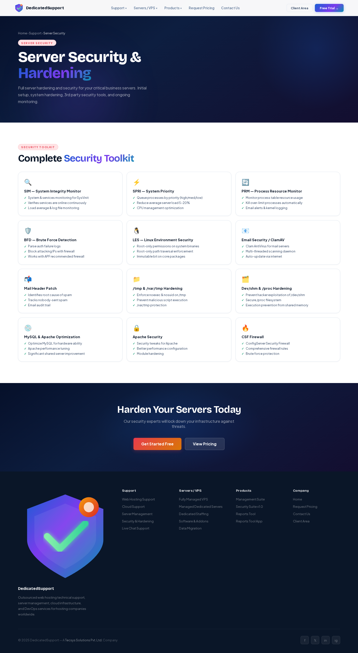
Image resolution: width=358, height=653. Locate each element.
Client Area (299, 8)
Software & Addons (193, 521)
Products (173, 8)
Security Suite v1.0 (249, 506)
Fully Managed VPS (193, 499)
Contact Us (230, 8)
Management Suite (250, 499)
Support (119, 8)
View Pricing (205, 444)
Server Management (137, 514)
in (325, 640)
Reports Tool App (249, 521)
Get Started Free (157, 444)
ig (336, 640)
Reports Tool (245, 514)
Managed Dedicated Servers (201, 506)
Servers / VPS (146, 8)
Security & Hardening (138, 521)
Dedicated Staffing (193, 514)
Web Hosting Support (138, 499)
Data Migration (190, 528)
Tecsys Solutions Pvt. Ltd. (83, 640)
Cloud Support (133, 506)
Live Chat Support (135, 528)
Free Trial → (329, 8)
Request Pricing (201, 8)
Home (22, 33)
